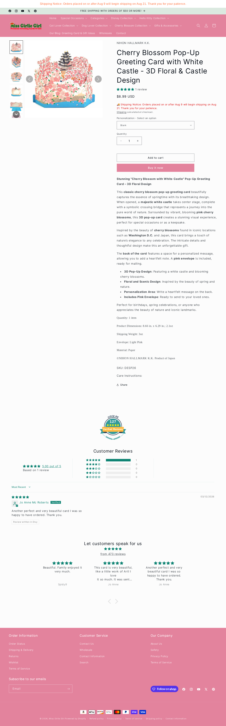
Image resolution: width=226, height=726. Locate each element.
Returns (13, 656)
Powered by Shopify (75, 718)
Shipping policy (154, 718)
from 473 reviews (113, 554)
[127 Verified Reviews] (113, 441)
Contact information (176, 718)
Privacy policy (114, 718)
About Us (156, 643)
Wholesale (86, 649)
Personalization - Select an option (136, 118)
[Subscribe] (68, 689)
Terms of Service (19, 668)
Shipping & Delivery (21, 649)
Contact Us (87, 643)
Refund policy (97, 718)
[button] (73, 18)
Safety (155, 649)
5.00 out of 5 (51, 466)
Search (84, 662)
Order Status (17, 643)
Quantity (122, 133)
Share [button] (123, 384)
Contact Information (92, 656)
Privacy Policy (159, 656)
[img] (20, 497)
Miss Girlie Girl (56, 718)
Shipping (121, 112)
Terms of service (133, 718)
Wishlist (13, 662)
